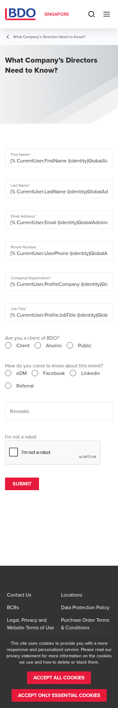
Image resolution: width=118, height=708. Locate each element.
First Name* (21, 154)
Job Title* (19, 308)
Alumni (54, 345)
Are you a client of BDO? (32, 337)
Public (85, 345)
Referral (25, 385)
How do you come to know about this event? (54, 365)
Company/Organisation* (31, 277)
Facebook (54, 373)
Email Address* (23, 216)
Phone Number (24, 247)
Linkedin (90, 373)
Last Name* (20, 185)
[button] (59, 677)
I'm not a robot (21, 436)
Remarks (19, 411)
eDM (21, 373)
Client (23, 345)
